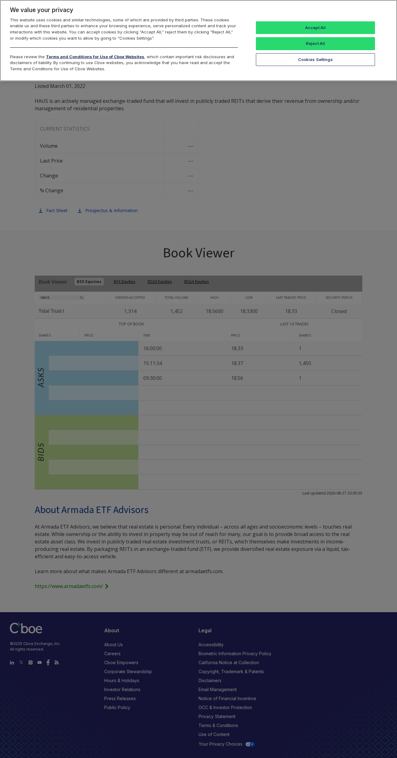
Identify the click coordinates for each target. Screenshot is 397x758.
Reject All (315, 43)
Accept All (315, 27)
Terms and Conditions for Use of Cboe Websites (95, 56)
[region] (198, 40)
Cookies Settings (315, 59)
